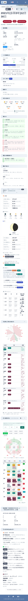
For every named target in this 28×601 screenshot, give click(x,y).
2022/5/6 (16, 285)
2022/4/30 (12, 254)
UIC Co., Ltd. (13, 599)
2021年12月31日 (21, 21)
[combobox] (13, 9)
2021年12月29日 (7, 21)
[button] (17, 2)
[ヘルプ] (21, 9)
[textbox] (13, 9)
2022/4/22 (14, 280)
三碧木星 (15, 431)
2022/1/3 (7, 272)
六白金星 (10, 433)
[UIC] (4, 2)
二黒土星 (10, 431)
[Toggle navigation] (25, 2)
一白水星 (5, 431)
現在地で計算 (12, 190)
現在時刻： (13, 24)
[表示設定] (17, 9)
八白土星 (21, 433)
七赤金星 (15, 433)
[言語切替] (12, 2)
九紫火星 (5, 435)
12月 (8, 6)
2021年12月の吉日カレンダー (19, 111)
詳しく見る (21, 502)
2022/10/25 (11, 263)
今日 (14, 21)
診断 (22, 427)
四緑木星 (21, 431)
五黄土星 (5, 433)
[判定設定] (21, 418)
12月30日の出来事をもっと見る (14, 589)
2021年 (3, 6)
